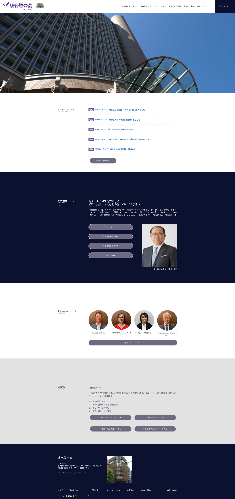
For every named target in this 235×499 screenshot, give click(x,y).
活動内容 (143, 6)
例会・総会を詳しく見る (111, 429)
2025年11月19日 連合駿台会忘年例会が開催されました (118, 149)
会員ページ (201, 6)
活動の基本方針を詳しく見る (111, 418)
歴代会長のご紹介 (111, 236)
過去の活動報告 (104, 161)
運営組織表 (111, 255)
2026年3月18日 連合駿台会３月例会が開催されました (117, 120)
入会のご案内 (189, 6)
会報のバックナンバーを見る (155, 429)
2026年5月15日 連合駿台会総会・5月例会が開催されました (120, 110)
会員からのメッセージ (133, 343)
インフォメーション (158, 6)
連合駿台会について (129, 6)
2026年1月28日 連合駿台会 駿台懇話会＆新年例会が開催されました (124, 139)
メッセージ (111, 227)
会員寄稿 (130, 490)
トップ (60, 490)
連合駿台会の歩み (111, 246)
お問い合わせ (223, 6)
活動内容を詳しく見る (156, 418)
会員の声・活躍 (175, 6)
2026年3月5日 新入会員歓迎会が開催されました (115, 129)
